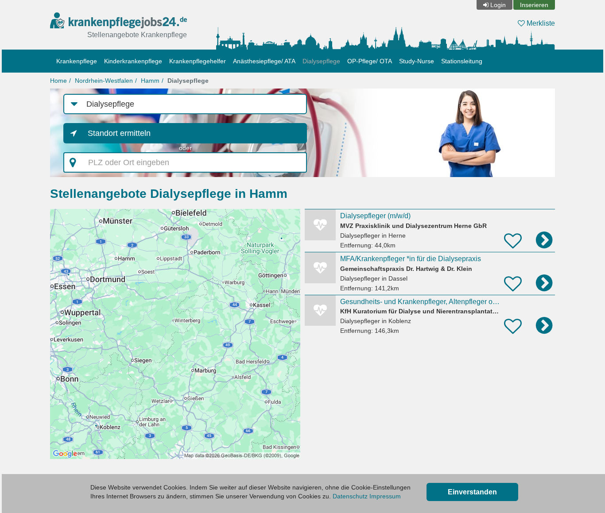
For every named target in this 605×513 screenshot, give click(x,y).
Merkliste (540, 23)
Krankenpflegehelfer (197, 61)
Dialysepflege (321, 61)
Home (58, 80)
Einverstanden (472, 492)
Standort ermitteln (119, 133)
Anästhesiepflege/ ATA (264, 61)
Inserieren (534, 4)
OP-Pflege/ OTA (369, 61)
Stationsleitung (461, 61)
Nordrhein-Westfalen (104, 80)
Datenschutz (350, 496)
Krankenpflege (76, 61)
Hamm (150, 80)
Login (498, 4)
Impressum (385, 496)
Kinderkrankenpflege (133, 61)
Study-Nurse (416, 61)
